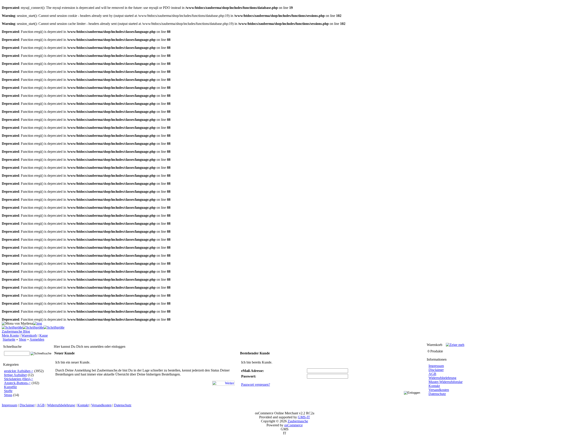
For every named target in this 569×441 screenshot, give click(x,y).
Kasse (43, 335)
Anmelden (37, 339)
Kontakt (434, 386)
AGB (432, 374)
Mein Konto (10, 335)
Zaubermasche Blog (16, 331)
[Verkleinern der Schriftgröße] (54, 327)
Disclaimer (436, 370)
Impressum (436, 366)
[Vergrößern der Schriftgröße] (12, 327)
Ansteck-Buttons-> (17, 383)
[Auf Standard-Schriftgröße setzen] (33, 327)
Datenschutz (437, 394)
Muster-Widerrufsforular (446, 382)
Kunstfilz (10, 387)
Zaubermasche (298, 421)
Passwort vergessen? (255, 384)
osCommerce (293, 425)
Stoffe (8, 391)
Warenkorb (29, 335)
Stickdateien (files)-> (18, 379)
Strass (8, 395)
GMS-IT (304, 417)
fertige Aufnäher (15, 375)
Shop (22, 339)
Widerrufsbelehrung (442, 378)
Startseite (9, 339)
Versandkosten (439, 390)
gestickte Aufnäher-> (18, 371)
